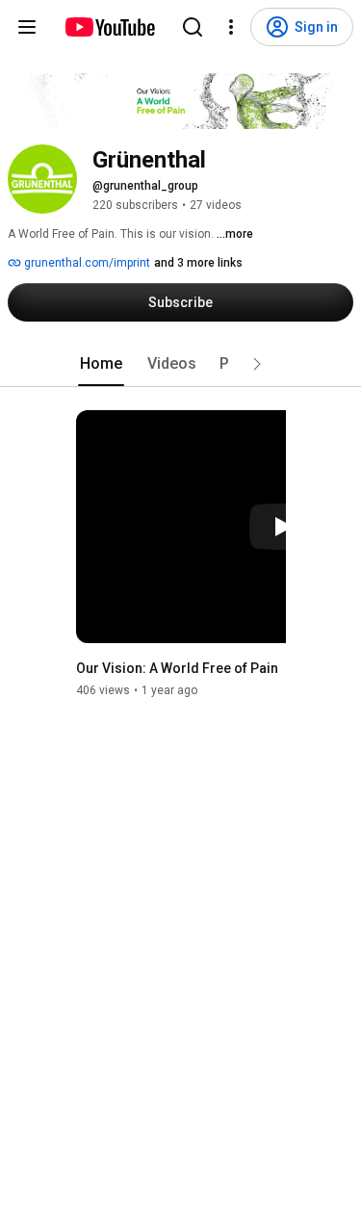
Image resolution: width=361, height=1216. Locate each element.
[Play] (282, 527)
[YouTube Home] (109, 27)
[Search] (192, 27)
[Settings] (231, 27)
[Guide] (27, 27)
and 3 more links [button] (198, 263)
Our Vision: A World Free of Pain (177, 668)
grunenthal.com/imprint (85, 263)
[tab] (101, 364)
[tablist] (181, 364)
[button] (257, 364)
